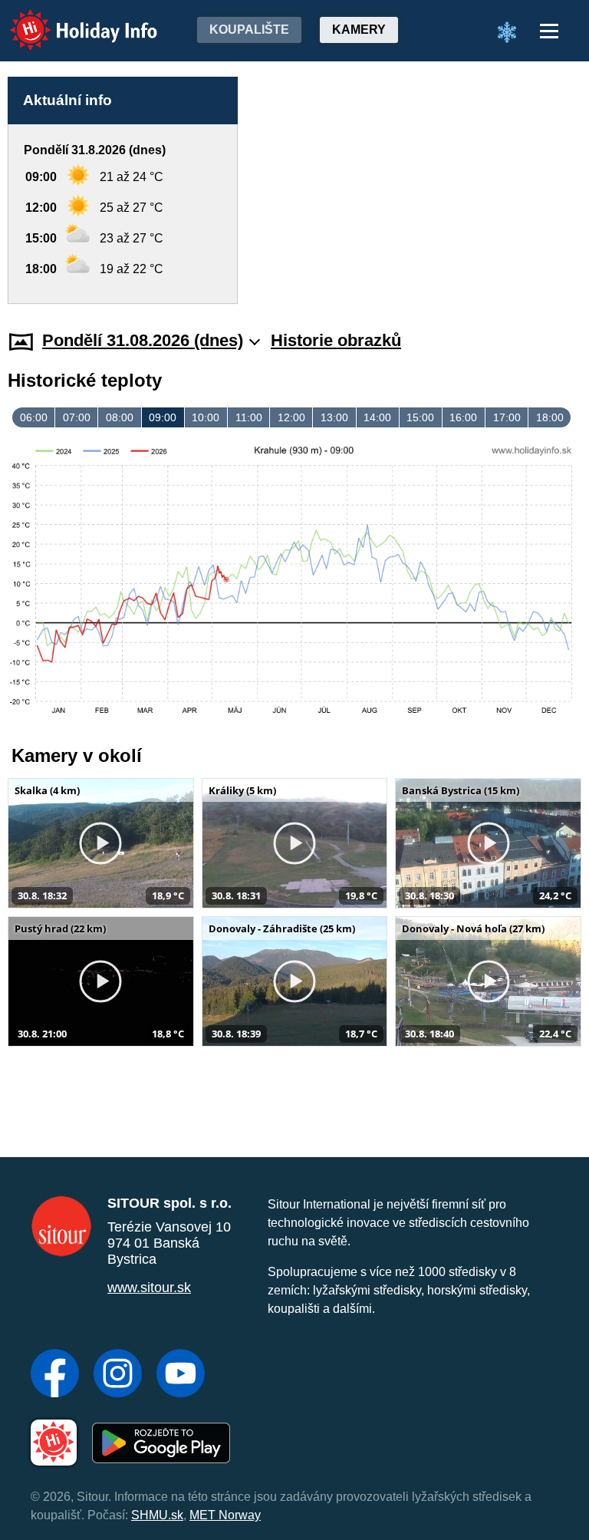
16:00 (463, 417)
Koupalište (249, 29)
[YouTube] (180, 1375)
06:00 (34, 417)
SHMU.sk (157, 1515)
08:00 (119, 417)
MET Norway (225, 1515)
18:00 (550, 417)
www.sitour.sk (149, 1287)
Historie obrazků (336, 340)
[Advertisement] (417, 190)
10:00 (205, 417)
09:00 (162, 417)
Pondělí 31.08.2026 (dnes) (142, 340)
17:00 (507, 417)
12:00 (291, 417)
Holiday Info (69, 19)
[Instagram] (118, 1375)
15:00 (420, 417)
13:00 (334, 417)
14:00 (377, 417)
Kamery (359, 29)
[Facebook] (55, 1375)
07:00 (76, 417)
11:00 (248, 417)
